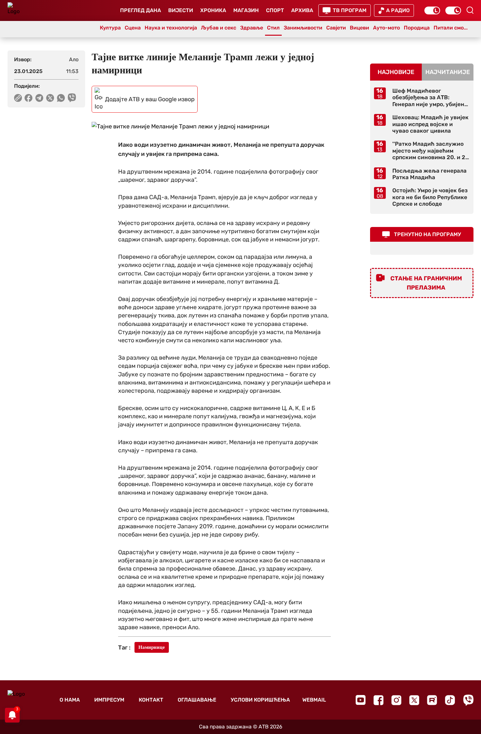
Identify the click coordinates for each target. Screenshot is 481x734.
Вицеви (359, 28)
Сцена (133, 28)
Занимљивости (303, 28)
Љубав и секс (218, 28)
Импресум (109, 700)
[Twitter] (414, 700)
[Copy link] (18, 98)
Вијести (180, 10)
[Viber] (468, 700)
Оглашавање (197, 700)
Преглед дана (140, 10)
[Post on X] (50, 98)
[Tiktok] (450, 700)
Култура (110, 28)
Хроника (213, 10)
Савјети (336, 28)
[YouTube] (360, 700)
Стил (273, 28)
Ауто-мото (386, 28)
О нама (70, 700)
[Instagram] (396, 700)
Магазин (246, 10)
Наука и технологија (171, 28)
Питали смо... (451, 28)
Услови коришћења (260, 700)
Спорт (275, 10)
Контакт (151, 700)
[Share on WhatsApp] (61, 98)
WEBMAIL (314, 700)
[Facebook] (378, 700)
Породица (417, 28)
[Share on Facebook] (29, 98)
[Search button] (469, 10)
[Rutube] (432, 700)
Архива (302, 10)
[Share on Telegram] (39, 98)
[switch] (432, 10)
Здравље (251, 28)
